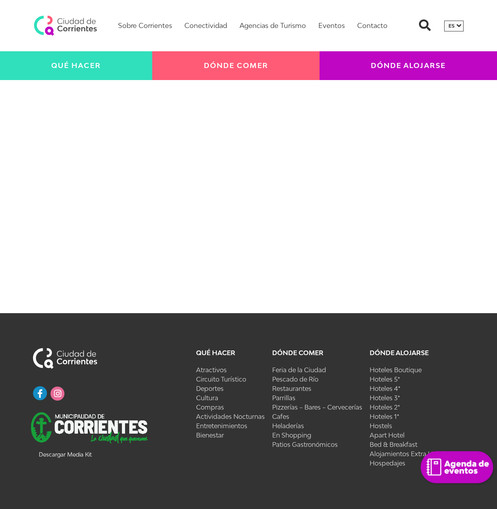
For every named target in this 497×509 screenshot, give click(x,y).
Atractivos (211, 370)
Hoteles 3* (385, 398)
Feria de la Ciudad (299, 370)
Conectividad (205, 25)
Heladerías (288, 426)
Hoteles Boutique (396, 370)
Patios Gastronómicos (305, 444)
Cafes (280, 416)
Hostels (381, 426)
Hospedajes (387, 463)
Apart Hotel (387, 435)
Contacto (372, 25)
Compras (210, 407)
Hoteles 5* (385, 379)
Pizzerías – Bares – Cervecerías (317, 407)
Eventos (331, 25)
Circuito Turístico (221, 379)
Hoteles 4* (385, 388)
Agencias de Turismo (273, 25)
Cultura (207, 398)
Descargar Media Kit (65, 454)
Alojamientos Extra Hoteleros (413, 454)
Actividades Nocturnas (230, 416)
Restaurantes (291, 388)
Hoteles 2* (385, 407)
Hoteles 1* (384, 416)
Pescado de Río (295, 379)
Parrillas (283, 398)
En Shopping (291, 435)
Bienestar (210, 435)
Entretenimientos (221, 426)
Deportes (210, 388)
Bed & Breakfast (393, 444)
